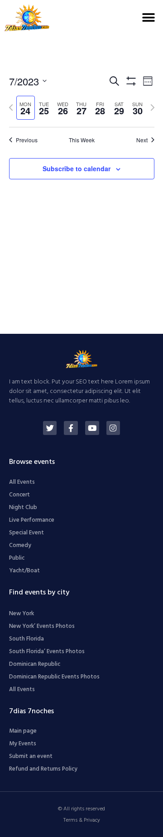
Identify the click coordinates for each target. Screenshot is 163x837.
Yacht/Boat (24, 570)
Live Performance (31, 520)
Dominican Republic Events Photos (54, 677)
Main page (23, 731)
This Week (82, 140)
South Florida (26, 639)
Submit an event (31, 756)
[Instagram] (113, 428)
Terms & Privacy (81, 820)
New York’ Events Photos (42, 626)
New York (21, 613)
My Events (22, 743)
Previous (27, 140)
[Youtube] (92, 428)
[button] (148, 18)
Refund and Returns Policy (43, 769)
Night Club (23, 507)
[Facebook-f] (71, 428)
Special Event (26, 533)
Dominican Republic (34, 664)
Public (16, 558)
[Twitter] (50, 428)
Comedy (20, 545)
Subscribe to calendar (76, 168)
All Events (22, 482)
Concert (19, 495)
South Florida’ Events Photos (47, 651)
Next (142, 140)
